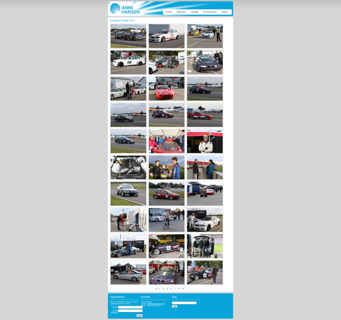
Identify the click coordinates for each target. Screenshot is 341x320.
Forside (169, 12)
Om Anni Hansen (209, 12)
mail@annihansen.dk (156, 304)
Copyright (194, 12)
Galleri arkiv (181, 12)
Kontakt (225, 12)
